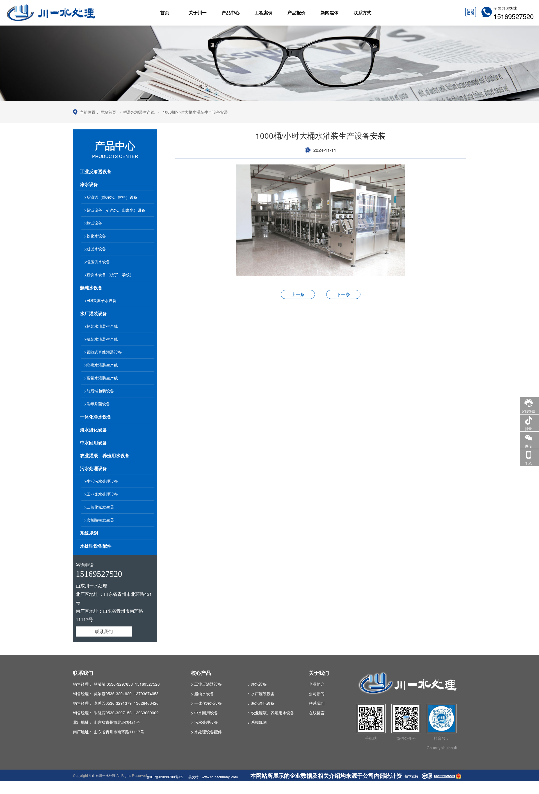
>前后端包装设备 (99, 390)
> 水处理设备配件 (206, 731)
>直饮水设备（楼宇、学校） (109, 274)
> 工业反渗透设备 (206, 684)
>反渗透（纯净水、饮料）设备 (111, 197)
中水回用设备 (93, 442)
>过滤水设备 (95, 248)
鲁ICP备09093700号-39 (165, 776)
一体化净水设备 (95, 416)
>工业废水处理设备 (101, 494)
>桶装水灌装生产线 (101, 326)
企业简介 (317, 684)
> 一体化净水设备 (206, 703)
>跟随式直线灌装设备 (103, 352)
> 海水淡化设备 (261, 703)
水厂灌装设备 (93, 313)
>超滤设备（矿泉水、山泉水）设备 (114, 210)
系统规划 (89, 533)
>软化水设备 (95, 236)
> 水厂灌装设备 (261, 693)
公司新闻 (317, 693)
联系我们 (104, 631)
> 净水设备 (257, 684)
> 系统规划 (257, 722)
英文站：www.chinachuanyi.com (213, 776)
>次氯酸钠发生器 (99, 520)
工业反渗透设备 (95, 171)
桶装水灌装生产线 (139, 112)
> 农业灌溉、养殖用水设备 (271, 712)
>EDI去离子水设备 (100, 300)
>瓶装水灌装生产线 (101, 339)
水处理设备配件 (95, 546)
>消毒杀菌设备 (97, 403)
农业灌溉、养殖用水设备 (104, 455)
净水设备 (89, 184)
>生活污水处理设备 (101, 481)
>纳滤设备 (93, 223)
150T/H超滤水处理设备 (298, 294)
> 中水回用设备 (204, 712)
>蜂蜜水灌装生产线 (101, 365)
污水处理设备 (93, 468)
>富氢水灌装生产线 (101, 378)
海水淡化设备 (93, 429)
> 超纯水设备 (202, 693)
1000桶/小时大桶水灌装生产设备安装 (195, 112)
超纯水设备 (91, 287)
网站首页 (108, 112)
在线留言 (317, 712)
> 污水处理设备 (204, 722)
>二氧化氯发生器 (99, 507)
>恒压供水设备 (97, 261)
